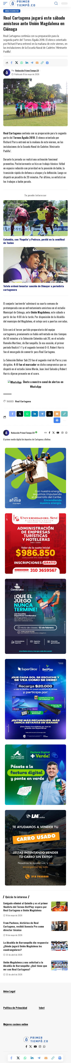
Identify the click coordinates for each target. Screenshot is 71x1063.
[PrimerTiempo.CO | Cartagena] (22, 3)
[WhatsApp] (66, 433)
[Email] (37, 62)
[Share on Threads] (49, 414)
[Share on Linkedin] (26, 62)
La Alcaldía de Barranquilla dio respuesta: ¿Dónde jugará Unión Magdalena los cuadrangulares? (26, 946)
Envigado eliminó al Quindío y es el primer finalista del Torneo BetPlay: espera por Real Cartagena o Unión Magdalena (25, 906)
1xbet (42, 1007)
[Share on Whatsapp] (21, 62)
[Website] (45, 433)
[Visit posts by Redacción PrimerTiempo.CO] (6, 72)
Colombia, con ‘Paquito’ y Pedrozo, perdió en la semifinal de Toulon (34, 241)
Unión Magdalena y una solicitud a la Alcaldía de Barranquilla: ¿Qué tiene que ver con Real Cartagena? (25, 965)
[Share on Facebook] (11, 62)
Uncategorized (12, 11)
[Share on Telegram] (32, 62)
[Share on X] (16, 62)
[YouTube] (58, 433)
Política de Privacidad (15, 1007)
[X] (53, 433)
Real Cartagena (23, 401)
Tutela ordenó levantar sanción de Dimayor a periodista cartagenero (33, 287)
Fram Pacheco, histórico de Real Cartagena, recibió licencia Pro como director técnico (23, 926)
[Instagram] (62, 433)
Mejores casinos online (15, 1024)
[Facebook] (49, 433)
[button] (6, 3)
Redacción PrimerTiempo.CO (27, 70)
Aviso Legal (9, 991)
